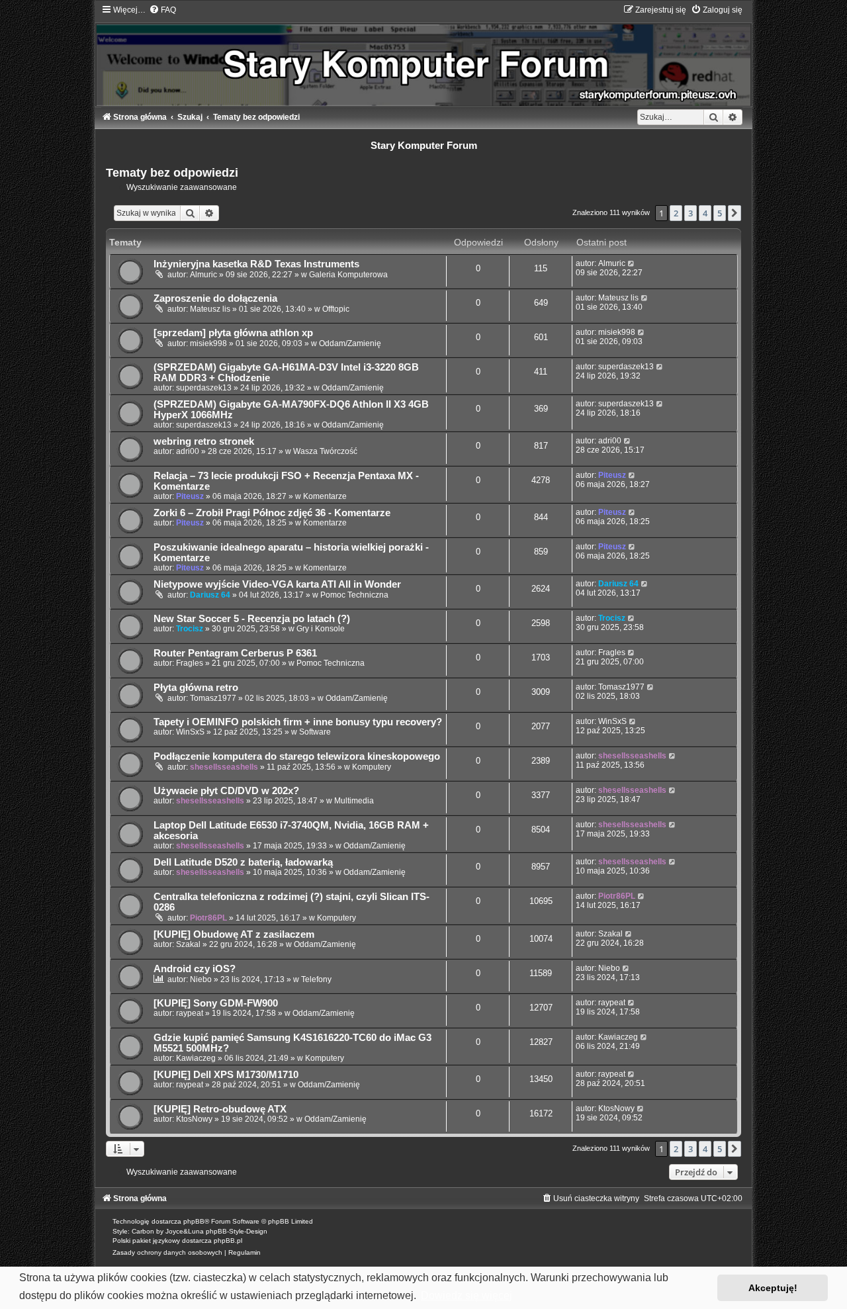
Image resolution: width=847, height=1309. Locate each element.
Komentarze (325, 496)
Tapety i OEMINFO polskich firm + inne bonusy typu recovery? (298, 722)
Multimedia (354, 800)
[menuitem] (162, 10)
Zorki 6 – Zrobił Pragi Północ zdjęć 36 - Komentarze (272, 513)
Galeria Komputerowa (348, 274)
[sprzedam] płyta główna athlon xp (233, 333)
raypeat (189, 1013)
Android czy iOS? (195, 969)
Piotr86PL (208, 918)
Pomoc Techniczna (354, 595)
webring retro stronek (204, 441)
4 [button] (705, 213)
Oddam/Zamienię (350, 343)
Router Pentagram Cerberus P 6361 (235, 653)
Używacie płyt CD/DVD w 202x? (226, 791)
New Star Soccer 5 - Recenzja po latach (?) (252, 618)
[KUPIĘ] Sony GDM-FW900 (216, 1003)
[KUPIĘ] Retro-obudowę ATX (220, 1109)
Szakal (188, 944)
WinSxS (190, 732)
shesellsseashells (224, 767)
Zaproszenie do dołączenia (215, 298)
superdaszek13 (204, 387)
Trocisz (189, 628)
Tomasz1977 (213, 698)
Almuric (203, 274)
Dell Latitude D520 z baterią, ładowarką (243, 862)
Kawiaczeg (196, 1058)
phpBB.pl (228, 1240)
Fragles (189, 663)
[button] (734, 213)
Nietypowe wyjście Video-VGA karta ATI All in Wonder (277, 584)
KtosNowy (194, 1119)
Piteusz (190, 496)
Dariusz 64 (210, 595)
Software (315, 732)
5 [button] (719, 213)
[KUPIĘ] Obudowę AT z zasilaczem (234, 934)
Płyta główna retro (196, 687)
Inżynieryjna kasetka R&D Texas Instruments (256, 264)
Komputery (371, 767)
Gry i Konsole (320, 628)
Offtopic (335, 309)
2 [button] (676, 213)
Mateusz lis (210, 309)
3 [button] (690, 213)
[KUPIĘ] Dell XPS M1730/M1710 (226, 1074)
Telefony (316, 979)
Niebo (201, 979)
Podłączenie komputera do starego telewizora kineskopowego (297, 756)
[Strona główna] (423, 55)
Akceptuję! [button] (772, 1288)
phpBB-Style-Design (236, 1231)
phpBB (193, 1221)
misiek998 (208, 343)
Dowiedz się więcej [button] (466, 1295)
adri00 (187, 451)
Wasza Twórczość (325, 451)
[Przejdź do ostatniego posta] (631, 263)
